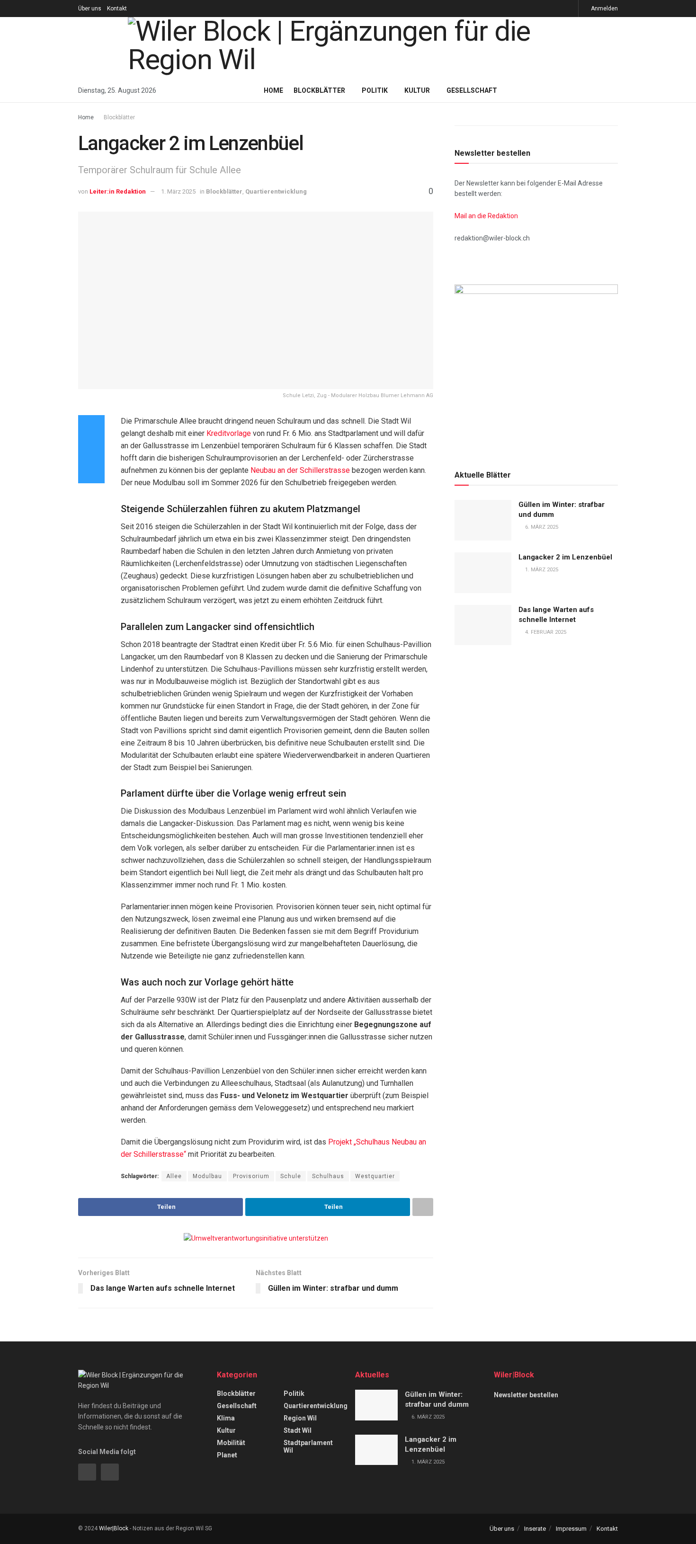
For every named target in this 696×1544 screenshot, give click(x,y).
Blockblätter (319, 90)
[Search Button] (614, 90)
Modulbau (207, 1176)
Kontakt (117, 8)
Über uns (89, 8)
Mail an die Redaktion (486, 216)
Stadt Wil (298, 1430)
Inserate (535, 1528)
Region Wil (300, 1418)
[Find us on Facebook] (558, 8)
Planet (227, 1455)
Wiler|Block (113, 1528)
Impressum (571, 1528)
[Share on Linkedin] (91, 449)
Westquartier (375, 1176)
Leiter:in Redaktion (117, 191)
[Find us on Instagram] (546, 8)
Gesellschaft (471, 90)
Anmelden (603, 8)
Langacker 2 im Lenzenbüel (565, 557)
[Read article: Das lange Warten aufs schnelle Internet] (483, 625)
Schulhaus (328, 1176)
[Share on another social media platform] (91, 472)
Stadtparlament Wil (308, 1446)
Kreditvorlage (229, 433)
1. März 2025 (178, 191)
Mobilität (231, 1442)
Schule (290, 1176)
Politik (375, 90)
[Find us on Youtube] (569, 8)
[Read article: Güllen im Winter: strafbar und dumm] (483, 520)
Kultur (417, 90)
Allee (174, 1176)
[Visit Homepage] (348, 48)
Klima (226, 1418)
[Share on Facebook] (91, 426)
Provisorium (251, 1176)
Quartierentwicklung (276, 191)
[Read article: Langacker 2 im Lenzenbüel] (483, 572)
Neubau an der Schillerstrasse (300, 470)
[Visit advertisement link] (255, 1238)
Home (273, 90)
